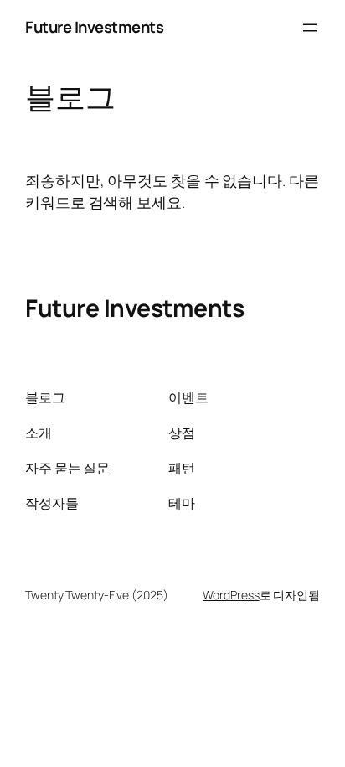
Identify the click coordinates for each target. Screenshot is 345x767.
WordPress (231, 595)
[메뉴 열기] (310, 28)
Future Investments (94, 27)
